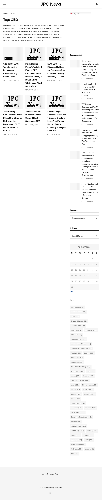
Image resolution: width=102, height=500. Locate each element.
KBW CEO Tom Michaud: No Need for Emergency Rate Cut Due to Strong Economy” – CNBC (56, 70)
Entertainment (56, 106)
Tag (11, 13)
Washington (77, 444)
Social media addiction (81, 417)
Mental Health (89, 385)
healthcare (77, 357)
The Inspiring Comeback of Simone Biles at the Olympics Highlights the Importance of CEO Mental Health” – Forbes (12, 121)
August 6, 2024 (55, 80)
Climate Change (79, 321)
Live (75, 385)
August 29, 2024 (33, 90)
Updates (76, 440)
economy (91, 330)
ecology (76, 330)
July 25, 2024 (32, 125)
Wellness (76, 449)
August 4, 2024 (11, 134)
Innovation (77, 362)
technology (77, 430)
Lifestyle (31, 58)
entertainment (78, 339)
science (90, 408)
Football (76, 353)
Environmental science (81, 348)
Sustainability (78, 426)
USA (89, 440)
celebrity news (78, 312)
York (74, 453)
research (76, 408)
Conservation (78, 325)
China (75, 316)
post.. (75, 399)
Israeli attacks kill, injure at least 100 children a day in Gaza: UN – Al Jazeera (89, 89)
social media (77, 412)
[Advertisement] (86, 33)
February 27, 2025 (12, 80)
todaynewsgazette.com (53, 488)
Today (75, 435)
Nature (75, 389)
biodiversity (77, 307)
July (90, 371)
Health (8, 58)
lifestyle (88, 376)
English (76, 13)
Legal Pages (55, 474)
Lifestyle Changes (79, 380)
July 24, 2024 (54, 134)
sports (75, 421)
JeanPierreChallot (80, 367)
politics (89, 394)
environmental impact (81, 344)
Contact (45, 474)
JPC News (51, 4)
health (89, 353)
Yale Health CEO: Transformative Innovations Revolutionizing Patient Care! (10, 70)
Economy (54, 58)
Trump (88, 435)
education (76, 335)
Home (5, 13)
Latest (75, 376)
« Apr (72, 291)
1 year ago (88, 78)
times (92, 430)
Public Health (78, 403)
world (89, 449)
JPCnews (77, 371)
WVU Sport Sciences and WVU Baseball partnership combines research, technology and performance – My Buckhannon (90, 112)
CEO (16, 13)
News (87, 389)
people (76, 394)
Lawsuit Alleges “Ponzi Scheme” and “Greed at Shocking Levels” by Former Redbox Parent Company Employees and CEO (56, 121)
